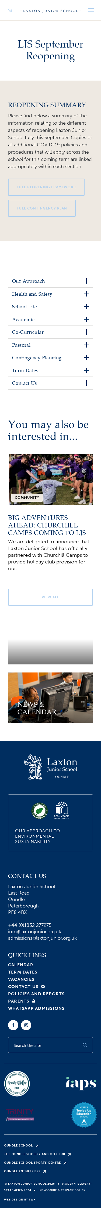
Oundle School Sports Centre (32, 1162)
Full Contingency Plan (42, 208)
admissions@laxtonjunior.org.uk (42, 938)
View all (50, 597)
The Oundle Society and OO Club (34, 1154)
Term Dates (22, 972)
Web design (13, 1199)
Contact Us (23, 986)
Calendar (20, 965)
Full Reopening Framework (46, 187)
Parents (19, 1001)
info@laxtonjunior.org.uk (34, 932)
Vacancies (21, 979)
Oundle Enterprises (22, 1171)
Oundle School (18, 1145)
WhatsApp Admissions (36, 1008)
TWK (32, 1199)
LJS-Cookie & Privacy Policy (62, 1190)
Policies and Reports (36, 994)
